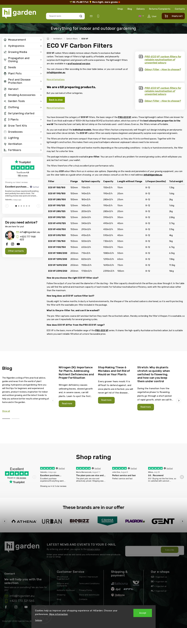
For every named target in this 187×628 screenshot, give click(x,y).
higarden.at (161, 586)
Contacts (180, 9)
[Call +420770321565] (99, 16)
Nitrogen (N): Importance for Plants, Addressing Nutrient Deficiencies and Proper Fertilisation (76, 372)
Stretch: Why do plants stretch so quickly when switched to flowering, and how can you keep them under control (153, 374)
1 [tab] (6, 418)
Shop (120, 9)
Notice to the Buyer (66, 590)
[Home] (48, 38)
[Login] (152, 16)
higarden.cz (161, 577)
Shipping (61, 595)
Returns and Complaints (62, 584)
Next (179, 400)
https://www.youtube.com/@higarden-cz (27, 607)
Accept (142, 613)
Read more (67, 403)
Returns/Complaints (159, 9)
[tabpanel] (77, 386)
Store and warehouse (89, 595)
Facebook (6, 607)
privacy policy (93, 549)
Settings (38, 620)
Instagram (16, 607)
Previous (53, 400)
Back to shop (56, 100)
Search (81, 16)
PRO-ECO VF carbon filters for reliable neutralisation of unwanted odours (163, 59)
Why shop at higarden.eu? (63, 578)
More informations (56, 79)
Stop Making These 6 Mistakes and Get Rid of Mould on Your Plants (114, 371)
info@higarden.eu (30, 232)
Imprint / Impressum (88, 577)
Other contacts (16, 251)
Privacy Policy (85, 590)
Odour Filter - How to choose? (163, 69)
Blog (129, 9)
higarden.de (161, 582)
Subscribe (169, 550)
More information (58, 614)
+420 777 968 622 (28, 238)
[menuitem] (22, 40)
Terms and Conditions (89, 583)
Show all (6, 411)
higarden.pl (161, 591)
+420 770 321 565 (21, 601)
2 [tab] (15, 418)
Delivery (140, 9)
